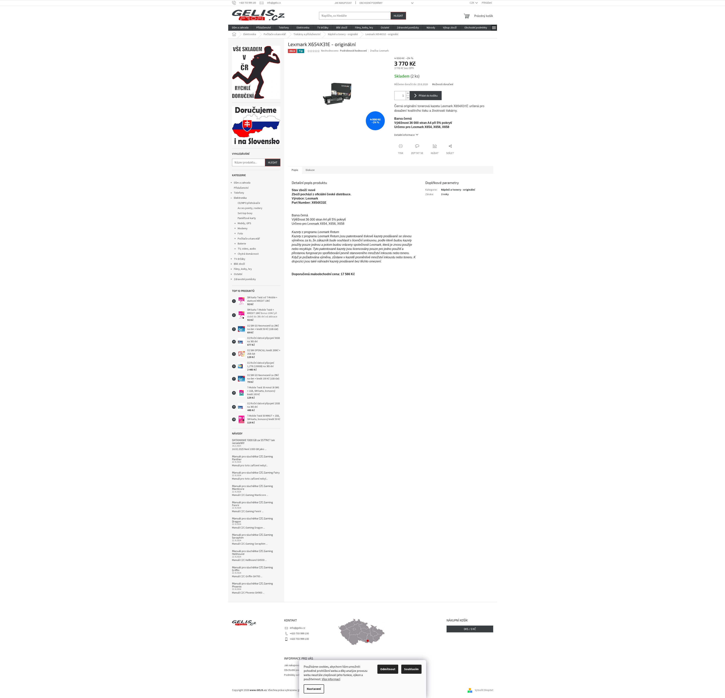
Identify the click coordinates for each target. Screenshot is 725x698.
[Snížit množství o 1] (408, 98)
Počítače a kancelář (249, 239)
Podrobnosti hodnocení (353, 51)
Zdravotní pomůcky (245, 279)
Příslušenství (241, 188)
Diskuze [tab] (310, 170)
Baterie (242, 244)
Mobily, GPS (244, 223)
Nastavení (314, 689)
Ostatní (238, 274)
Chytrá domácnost (248, 254)
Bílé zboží (239, 264)
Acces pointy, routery (250, 208)
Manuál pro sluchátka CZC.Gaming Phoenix (252, 585)
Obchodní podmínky (370, 3)
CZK (472, 3)
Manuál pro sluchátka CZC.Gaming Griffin (252, 569)
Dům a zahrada (242, 183)
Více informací (331, 679)
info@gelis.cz (297, 628)
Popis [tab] (295, 170)
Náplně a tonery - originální (458, 190)
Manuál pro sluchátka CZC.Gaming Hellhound (252, 552)
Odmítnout (387, 669)
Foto (240, 234)
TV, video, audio (247, 249)
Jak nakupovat (343, 3)
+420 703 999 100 (299, 633)
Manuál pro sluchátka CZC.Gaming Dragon (252, 520)
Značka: (379, 51)
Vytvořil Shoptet (484, 690)
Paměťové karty (247, 218)
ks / (470, 628)
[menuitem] (240, 28)
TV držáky (239, 259)
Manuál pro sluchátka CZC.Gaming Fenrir (252, 504)
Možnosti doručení (442, 84)
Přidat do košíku (428, 95)
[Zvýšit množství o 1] (408, 93)
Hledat (398, 15)
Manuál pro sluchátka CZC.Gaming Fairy (256, 472)
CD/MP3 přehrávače (249, 203)
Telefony (239, 193)
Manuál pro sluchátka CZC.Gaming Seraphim (252, 536)
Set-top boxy (245, 213)
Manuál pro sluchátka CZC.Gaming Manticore (252, 487)
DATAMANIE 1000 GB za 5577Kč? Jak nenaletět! (253, 441)
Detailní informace (404, 135)
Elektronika (240, 198)
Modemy (243, 228)
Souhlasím (411, 669)
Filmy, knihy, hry (243, 269)
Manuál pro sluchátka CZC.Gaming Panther (252, 458)
